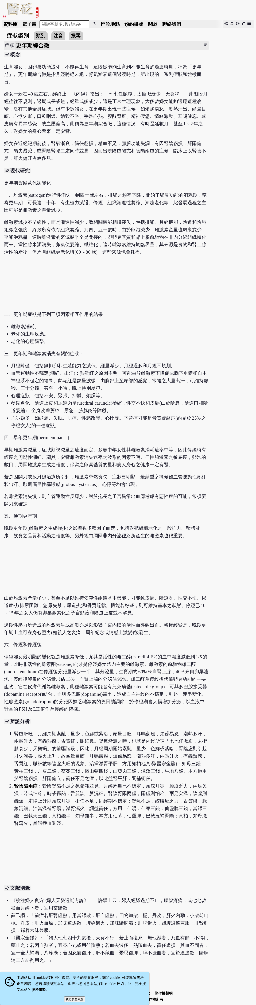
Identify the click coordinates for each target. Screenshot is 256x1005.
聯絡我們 (171, 24)
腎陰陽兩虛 (26, 786)
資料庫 (10, 24)
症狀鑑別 (18, 35)
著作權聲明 (163, 993)
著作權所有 (154, 999)
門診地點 (110, 24)
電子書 (29, 24)
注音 (58, 35)
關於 (153, 24)
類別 (40, 35)
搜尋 (76, 35)
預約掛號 (134, 24)
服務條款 (38, 990)
